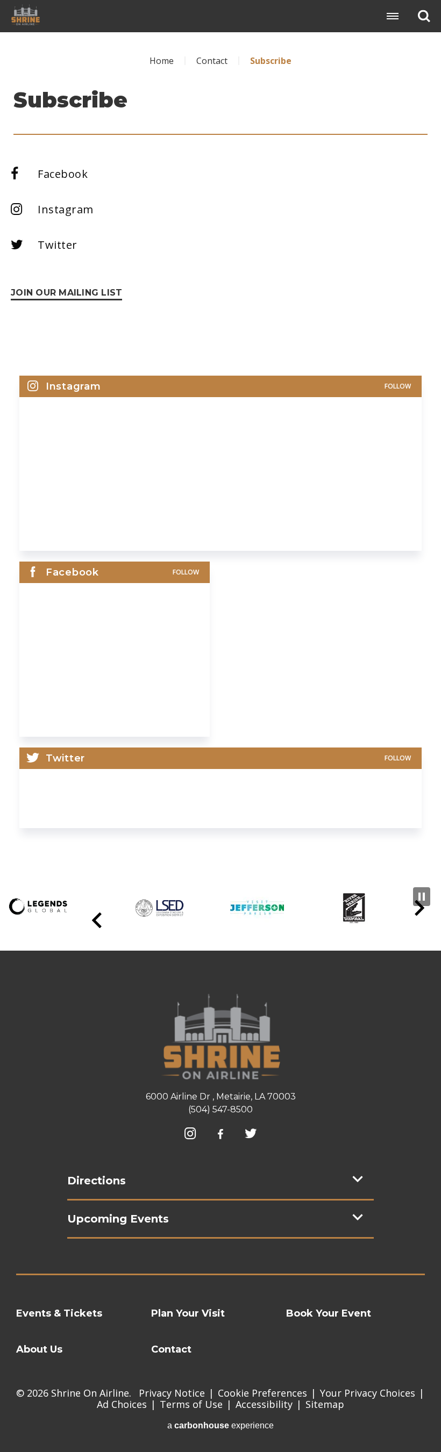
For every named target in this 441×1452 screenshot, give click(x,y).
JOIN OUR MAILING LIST (66, 292)
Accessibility (264, 1404)
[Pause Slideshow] (421, 896)
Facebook (63, 174)
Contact (211, 61)
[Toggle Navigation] (392, 16)
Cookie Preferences (262, 1392)
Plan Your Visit (188, 1313)
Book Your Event (328, 1313)
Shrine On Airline (25, 14)
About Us (39, 1349)
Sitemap (324, 1404)
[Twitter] (251, 1133)
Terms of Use (191, 1404)
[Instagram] (190, 1133)
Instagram (66, 209)
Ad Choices (122, 1404)
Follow (398, 386)
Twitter (57, 245)
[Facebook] (220, 1134)
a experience (220, 1425)
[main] (220, 449)
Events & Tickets (59, 1313)
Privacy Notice (172, 1392)
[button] (97, 920)
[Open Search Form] (424, 16)
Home (162, 61)
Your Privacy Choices (367, 1392)
